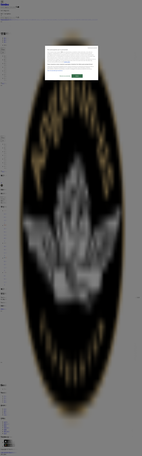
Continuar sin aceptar (92, 47)
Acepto (77, 76)
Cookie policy (67, 62)
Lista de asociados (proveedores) (55, 70)
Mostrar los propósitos (65, 75)
